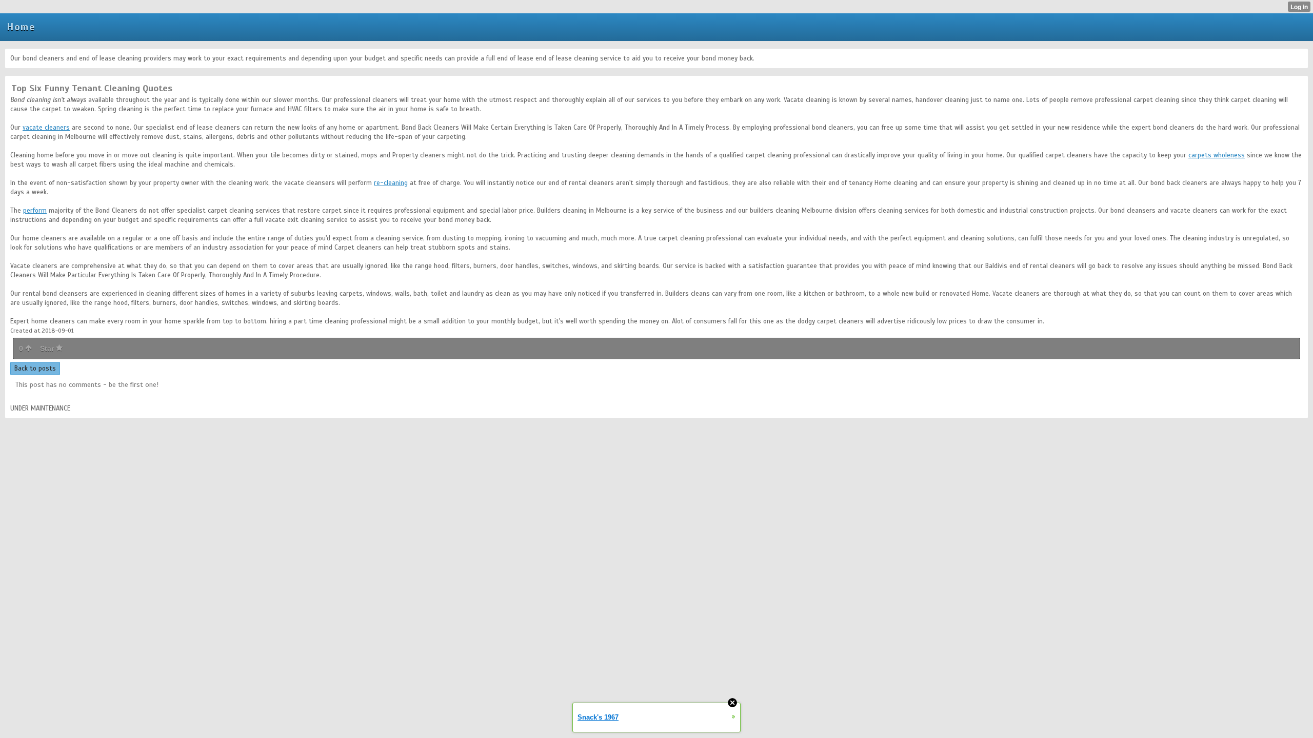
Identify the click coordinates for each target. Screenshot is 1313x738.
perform (35, 211)
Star (48, 348)
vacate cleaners (46, 128)
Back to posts (35, 368)
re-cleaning (391, 183)
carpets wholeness (1216, 155)
